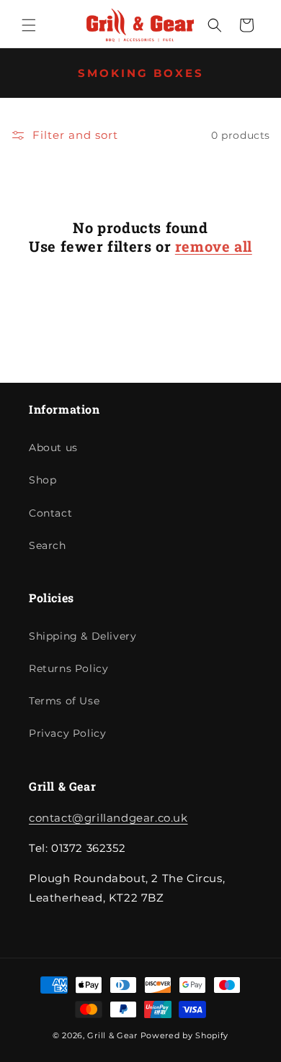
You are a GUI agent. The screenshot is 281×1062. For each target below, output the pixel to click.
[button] (29, 25)
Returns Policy (68, 668)
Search (47, 545)
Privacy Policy (67, 733)
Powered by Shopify (184, 1035)
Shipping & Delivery (82, 636)
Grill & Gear (112, 1035)
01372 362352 (233, 12)
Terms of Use (64, 700)
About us (53, 447)
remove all (213, 246)
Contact (50, 513)
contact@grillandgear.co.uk (108, 818)
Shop (42, 479)
